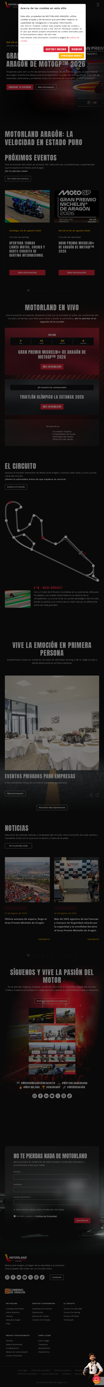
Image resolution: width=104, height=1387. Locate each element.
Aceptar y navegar (56, 49)
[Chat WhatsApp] (96, 1379)
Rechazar (77, 49)
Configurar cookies (71, 55)
